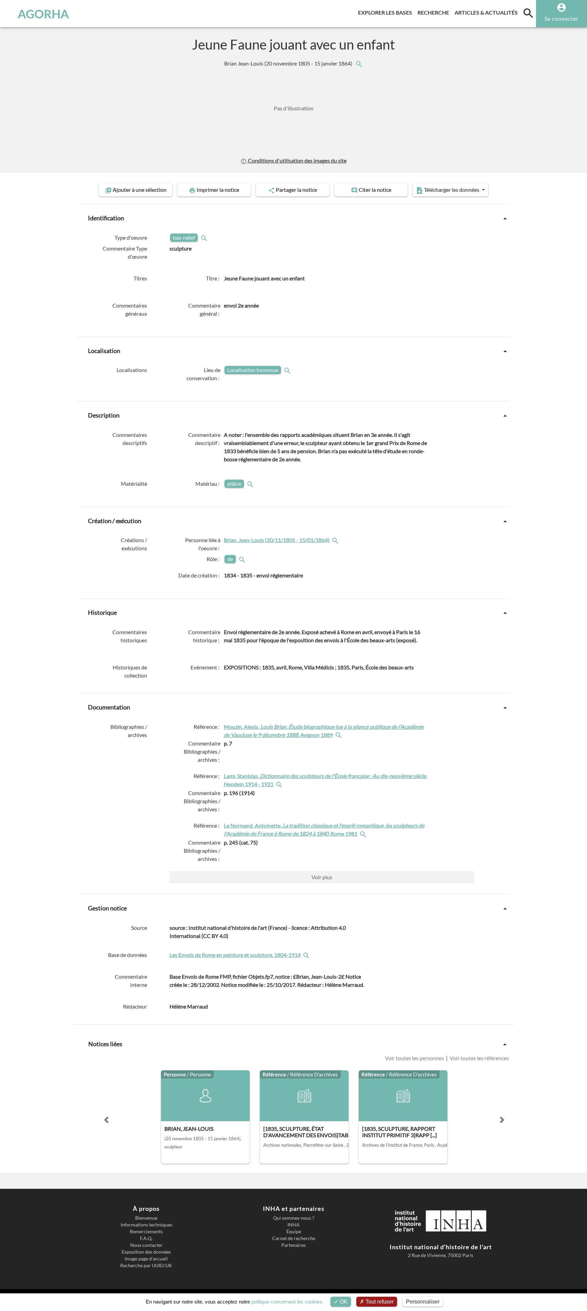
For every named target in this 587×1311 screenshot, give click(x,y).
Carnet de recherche (293, 1238)
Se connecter (562, 18)
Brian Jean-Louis (288, 63)
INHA (293, 1224)
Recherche (434, 12)
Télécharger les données (451, 189)
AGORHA (43, 13)
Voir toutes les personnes (415, 1058)
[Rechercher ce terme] (204, 237)
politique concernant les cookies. (287, 1302)
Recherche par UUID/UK (146, 1265)
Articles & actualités (487, 12)
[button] (106, 1120)
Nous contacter (146, 1245)
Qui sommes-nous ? (293, 1218)
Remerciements (146, 1231)
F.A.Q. (146, 1238)
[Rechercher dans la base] (307, 955)
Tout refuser (379, 1302)
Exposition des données (146, 1252)
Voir (322, 877)
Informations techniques (146, 1224)
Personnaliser (423, 1302)
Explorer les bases (386, 12)
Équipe (293, 1231)
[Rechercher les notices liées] (358, 63)
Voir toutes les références (479, 1058)
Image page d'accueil (146, 1258)
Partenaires (293, 1245)
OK (343, 1302)
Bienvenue (146, 1218)
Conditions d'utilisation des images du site (296, 160)
